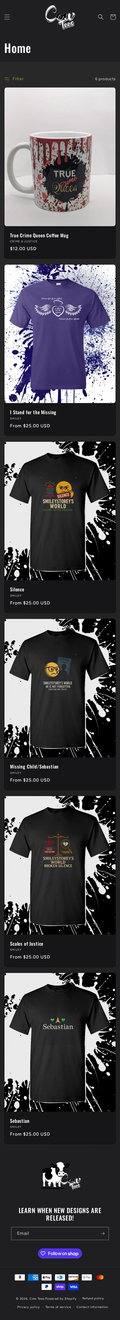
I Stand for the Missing (33, 412)
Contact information (92, 1307)
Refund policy (93, 1298)
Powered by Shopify (61, 1299)
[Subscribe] (102, 1233)
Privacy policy (28, 1307)
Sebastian (20, 1121)
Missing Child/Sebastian (34, 766)
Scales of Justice (26, 943)
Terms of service (58, 1307)
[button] (7, 17)
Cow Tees (37, 1299)
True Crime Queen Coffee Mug (39, 235)
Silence (17, 589)
